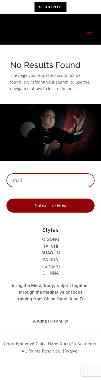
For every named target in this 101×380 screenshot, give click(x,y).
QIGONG (50, 239)
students (50, 7)
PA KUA (50, 259)
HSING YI (51, 266)
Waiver (72, 351)
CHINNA (50, 273)
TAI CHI (50, 246)
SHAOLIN (50, 252)
